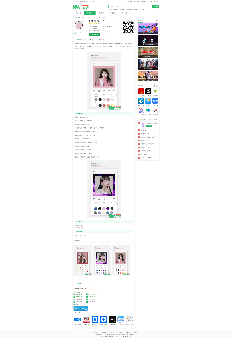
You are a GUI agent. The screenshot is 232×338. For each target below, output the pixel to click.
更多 (157, 20)
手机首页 (78, 13)
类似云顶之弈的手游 (148, 80)
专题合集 (156, 1)
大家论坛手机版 (145, 133)
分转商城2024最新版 (152, 123)
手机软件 (89, 13)
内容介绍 (79, 39)
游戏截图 (90, 39)
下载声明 (120, 332)
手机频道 (83, 17)
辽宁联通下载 (91, 299)
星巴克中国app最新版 (146, 130)
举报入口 (136, 332)
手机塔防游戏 (148, 56)
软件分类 (136, 1)
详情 (150, 125)
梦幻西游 (135, 9)
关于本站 (96, 332)
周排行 (151, 119)
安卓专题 (124, 13)
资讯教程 (143, 1)
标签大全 (149, 1)
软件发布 (128, 332)
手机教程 (112, 13)
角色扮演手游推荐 (148, 68)
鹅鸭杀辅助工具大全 (148, 33)
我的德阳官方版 (145, 147)
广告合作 (112, 332)
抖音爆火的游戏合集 (148, 44)
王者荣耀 (116, 9)
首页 (79, 17)
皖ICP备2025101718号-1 (107, 337)
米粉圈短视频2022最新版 (147, 144)
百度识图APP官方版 (146, 157)
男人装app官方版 (145, 140)
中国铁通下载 (91, 301)
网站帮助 (104, 332)
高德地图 (141, 9)
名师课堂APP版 (145, 154)
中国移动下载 (79, 301)
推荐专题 (140, 20)
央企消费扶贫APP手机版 (147, 151)
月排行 (155, 119)
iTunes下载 (80, 308)
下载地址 (101, 39)
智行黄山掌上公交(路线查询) (148, 137)
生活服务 (94, 17)
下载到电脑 (95, 34)
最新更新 (130, 1)
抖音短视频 (122, 9)
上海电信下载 (79, 299)
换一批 (155, 85)
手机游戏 (101, 13)
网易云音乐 (129, 9)
